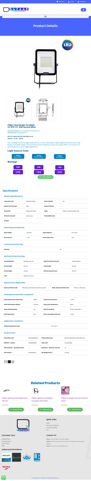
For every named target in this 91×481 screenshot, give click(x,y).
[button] (45, 16)
